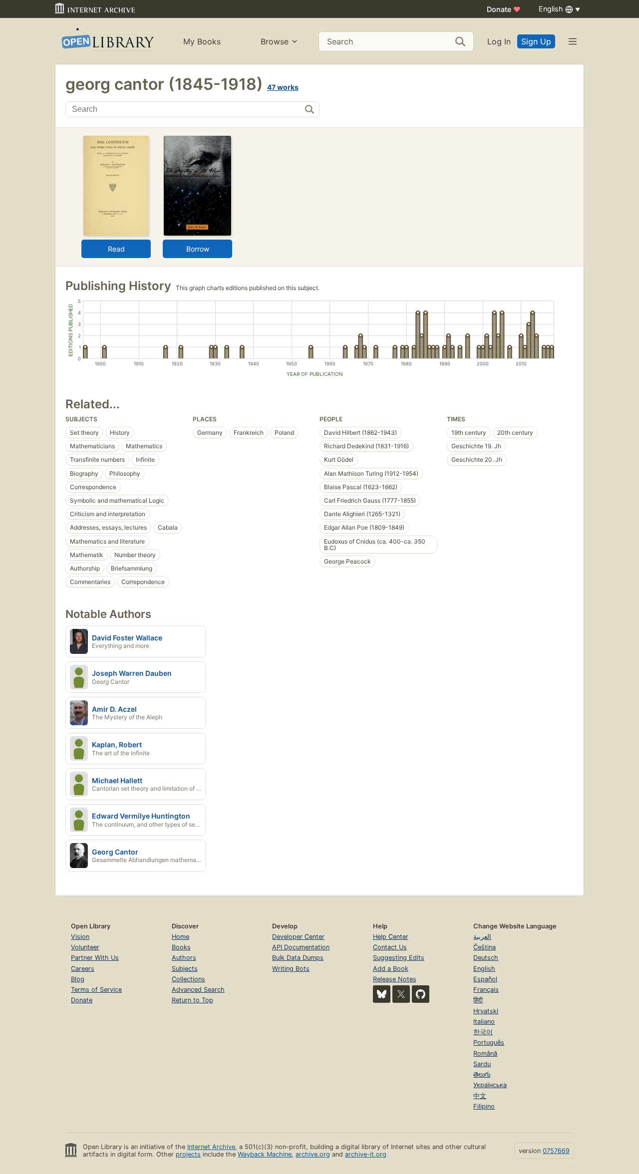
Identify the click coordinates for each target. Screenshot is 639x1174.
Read (116, 249)
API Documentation (300, 947)
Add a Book (390, 968)
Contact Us (390, 947)
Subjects (185, 968)
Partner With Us (95, 957)
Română (485, 1053)
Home (180, 936)
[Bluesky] (381, 994)
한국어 (483, 1032)
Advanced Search (198, 989)
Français (486, 989)
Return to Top (192, 1000)
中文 (479, 1096)
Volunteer (85, 947)
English (484, 968)
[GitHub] (420, 994)
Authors (184, 957)
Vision (80, 936)
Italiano (484, 1021)
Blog (77, 979)
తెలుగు (481, 1074)
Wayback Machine (265, 1154)
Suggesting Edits (398, 957)
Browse (275, 41)
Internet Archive (211, 1147)
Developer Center (298, 936)
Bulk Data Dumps (297, 957)
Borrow (197, 249)
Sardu (482, 1064)
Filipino (484, 1106)
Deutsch (485, 957)
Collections (188, 979)
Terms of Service (96, 989)
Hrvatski (485, 1011)
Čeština (484, 947)
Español (485, 979)
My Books (202, 41)
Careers (82, 968)
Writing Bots (291, 968)
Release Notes (394, 979)
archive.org (313, 1154)
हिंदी (478, 1000)
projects (188, 1154)
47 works (283, 87)
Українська (490, 1085)
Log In (499, 41)
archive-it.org (365, 1154)
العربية (482, 936)
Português (488, 1042)
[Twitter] (401, 994)
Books (181, 947)
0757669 (556, 1151)
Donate (504, 9)
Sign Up (536, 41)
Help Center (390, 936)
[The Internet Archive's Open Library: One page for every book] (107, 41)
